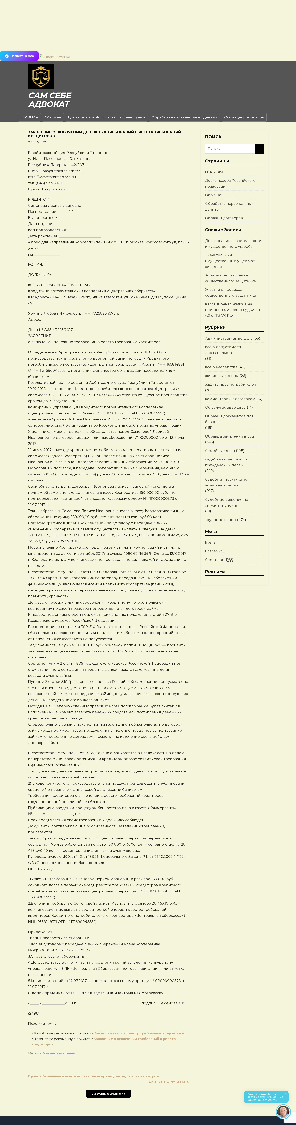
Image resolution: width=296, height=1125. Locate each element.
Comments (219, 560)
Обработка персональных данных (184, 117)
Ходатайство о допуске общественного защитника (230, 278)
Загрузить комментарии (108, 1093)
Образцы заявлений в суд (229, 436)
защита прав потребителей (230, 384)
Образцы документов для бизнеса (229, 419)
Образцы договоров (244, 117)
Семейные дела (220, 450)
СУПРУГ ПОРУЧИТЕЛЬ (168, 1082)
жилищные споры (222, 376)
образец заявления (57, 1053)
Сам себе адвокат (49, 99)
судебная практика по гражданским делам (226, 462)
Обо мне (53, 117)
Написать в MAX (22, 56)
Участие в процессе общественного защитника (230, 292)
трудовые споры (220, 520)
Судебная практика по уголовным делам (226, 482)
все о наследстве (221, 367)
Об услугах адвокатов (225, 407)
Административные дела (228, 338)
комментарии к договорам (230, 399)
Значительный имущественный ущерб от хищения (230, 261)
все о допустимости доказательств (224, 350)
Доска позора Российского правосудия (106, 117)
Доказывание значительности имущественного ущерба (233, 244)
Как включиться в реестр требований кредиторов (139, 1033)
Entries (215, 551)
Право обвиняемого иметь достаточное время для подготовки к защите (93, 1076)
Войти (210, 542)
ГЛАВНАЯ (29, 117)
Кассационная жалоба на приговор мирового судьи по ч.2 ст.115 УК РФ (232, 310)
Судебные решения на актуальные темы (226, 502)
